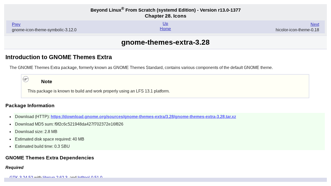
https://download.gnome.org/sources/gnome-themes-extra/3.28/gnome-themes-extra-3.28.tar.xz (143, 116)
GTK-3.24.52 (21, 177)
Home (165, 29)
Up (165, 23)
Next (315, 24)
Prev (16, 24)
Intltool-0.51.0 (90, 177)
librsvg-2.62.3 (55, 177)
